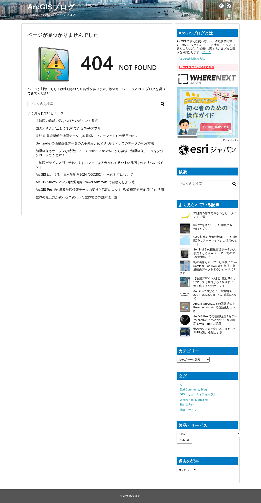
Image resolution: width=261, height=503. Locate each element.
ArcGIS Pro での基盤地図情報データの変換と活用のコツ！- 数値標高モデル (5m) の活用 (100, 189)
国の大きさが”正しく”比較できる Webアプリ (68, 128)
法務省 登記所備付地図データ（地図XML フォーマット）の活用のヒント (89, 136)
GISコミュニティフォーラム (198, 394)
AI (181, 384)
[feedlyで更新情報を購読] (221, 5)
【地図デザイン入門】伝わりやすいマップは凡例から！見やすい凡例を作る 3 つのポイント (214, 282)
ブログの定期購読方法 (191, 58)
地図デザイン (188, 409)
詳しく (206, 52)
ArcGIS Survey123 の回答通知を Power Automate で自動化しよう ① (86, 182)
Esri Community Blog (193, 389)
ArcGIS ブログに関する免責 (196, 67)
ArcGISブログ (51, 7)
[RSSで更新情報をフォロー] (229, 5)
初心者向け (187, 404)
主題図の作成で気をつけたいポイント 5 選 (67, 120)
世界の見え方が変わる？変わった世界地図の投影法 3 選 (76, 197)
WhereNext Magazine (194, 399)
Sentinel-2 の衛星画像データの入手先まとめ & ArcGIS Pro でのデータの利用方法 (95, 143)
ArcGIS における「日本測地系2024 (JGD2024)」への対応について (84, 174)
